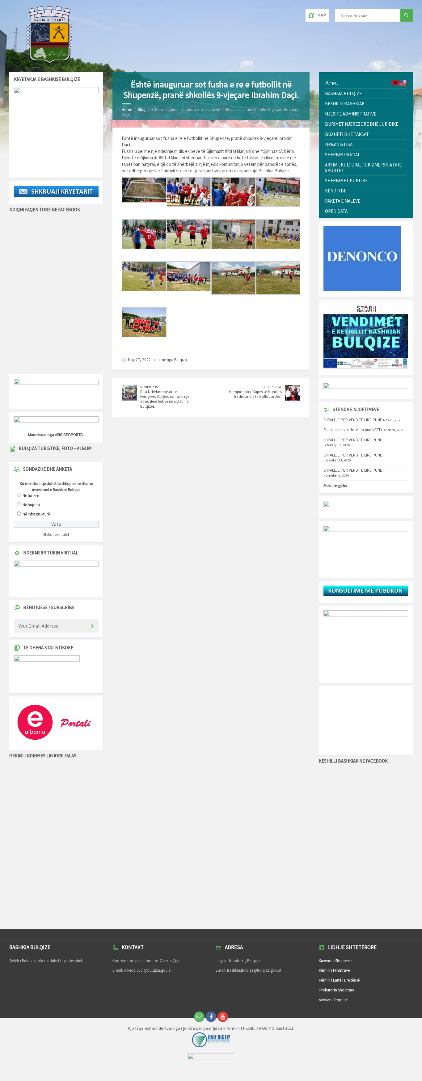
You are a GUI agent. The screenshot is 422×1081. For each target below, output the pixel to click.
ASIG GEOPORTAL (69, 434)
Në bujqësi (31, 504)
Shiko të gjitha (335, 485)
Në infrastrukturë (36, 514)
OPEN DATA (336, 211)
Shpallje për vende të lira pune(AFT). (353, 429)
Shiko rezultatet (56, 534)
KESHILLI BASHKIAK (345, 104)
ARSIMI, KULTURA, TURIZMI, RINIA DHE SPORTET (363, 167)
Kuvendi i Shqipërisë (335, 960)
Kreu (332, 82)
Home (127, 109)
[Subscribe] (92, 626)
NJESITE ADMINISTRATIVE (350, 114)
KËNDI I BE (335, 191)
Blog (142, 109)
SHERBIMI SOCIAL (342, 155)
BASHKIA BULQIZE (343, 93)
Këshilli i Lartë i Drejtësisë (339, 980)
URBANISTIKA (338, 144)
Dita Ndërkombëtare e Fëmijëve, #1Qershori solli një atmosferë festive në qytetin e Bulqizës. (164, 399)
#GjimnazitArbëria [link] (277, 151)
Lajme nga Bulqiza (171, 359)
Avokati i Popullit (333, 1000)
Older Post (272, 387)
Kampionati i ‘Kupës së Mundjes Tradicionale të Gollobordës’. (255, 394)
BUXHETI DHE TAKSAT (347, 134)
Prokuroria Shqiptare (336, 990)
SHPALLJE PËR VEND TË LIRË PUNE (352, 420)
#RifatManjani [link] (238, 151)
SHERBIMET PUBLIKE (346, 180)
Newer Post (150, 387)
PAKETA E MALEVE (342, 201)
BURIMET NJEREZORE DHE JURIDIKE (361, 124)
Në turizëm (31, 495)
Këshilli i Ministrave (334, 970)
